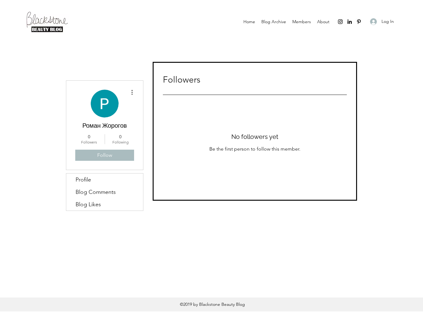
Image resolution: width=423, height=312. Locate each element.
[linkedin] (350, 22)
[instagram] (340, 22)
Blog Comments (96, 192)
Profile (83, 179)
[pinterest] (359, 22)
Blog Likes (88, 204)
